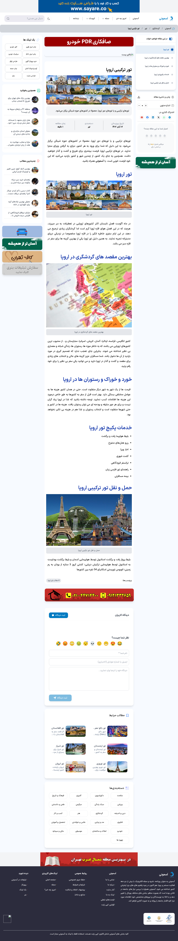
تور (146, 28)
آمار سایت (110, 889)
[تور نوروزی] (110, 767)
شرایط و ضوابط (79, 884)
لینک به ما (110, 894)
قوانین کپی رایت (107, 904)
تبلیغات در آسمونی (18, 879)
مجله (53, 884)
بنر (25, 894)
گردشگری (156, 28)
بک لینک (22, 889)
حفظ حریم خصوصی (77, 879)
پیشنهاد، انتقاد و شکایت (75, 889)
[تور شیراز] (68, 749)
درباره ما (111, 884)
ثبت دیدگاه (60, 615)
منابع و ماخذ (80, 894)
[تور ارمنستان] (110, 749)
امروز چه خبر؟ (50, 889)
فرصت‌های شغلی (107, 899)
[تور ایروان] (68, 767)
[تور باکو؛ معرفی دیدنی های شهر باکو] (110, 731)
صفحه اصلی (51, 879)
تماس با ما (110, 879)
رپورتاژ (24, 884)
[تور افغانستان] (68, 731)
